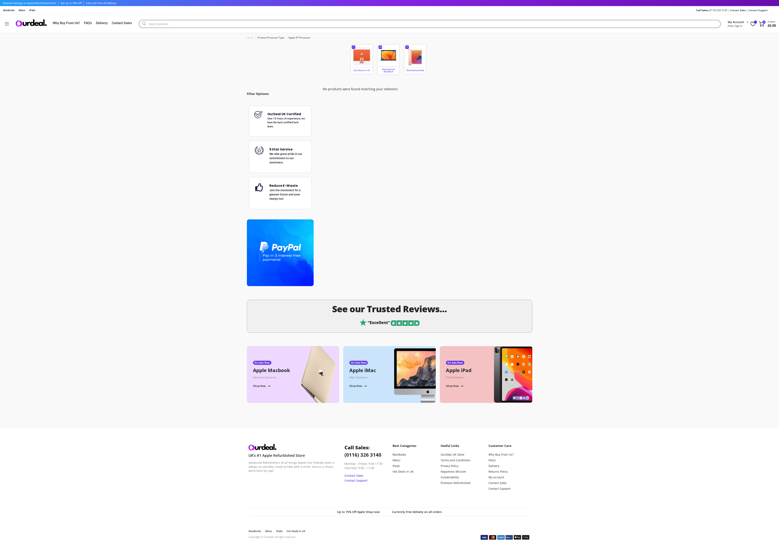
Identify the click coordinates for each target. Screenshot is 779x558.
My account (496, 477)
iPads (32, 10)
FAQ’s (88, 23)
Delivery (102, 23)
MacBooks (9, 10)
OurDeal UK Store (453, 454)
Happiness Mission (453, 471)
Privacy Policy (450, 466)
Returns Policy (498, 471)
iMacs (22, 10)
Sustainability (450, 477)
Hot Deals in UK (403, 471)
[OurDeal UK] (31, 24)
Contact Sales (738, 10)
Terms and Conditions (455, 460)
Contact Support (758, 10)
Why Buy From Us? (66, 23)
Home (250, 37)
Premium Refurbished (455, 483)
